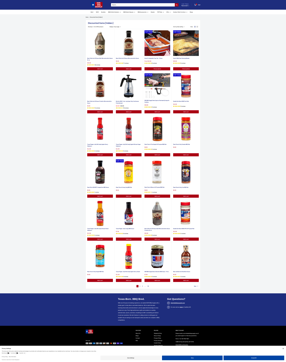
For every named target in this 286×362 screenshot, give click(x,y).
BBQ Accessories (142, 12)
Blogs (191, 12)
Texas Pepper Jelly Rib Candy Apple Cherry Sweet (128, 271)
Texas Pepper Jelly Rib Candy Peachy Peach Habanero (98, 229)
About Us (138, 333)
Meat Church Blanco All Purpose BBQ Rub (154, 187)
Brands (153, 12)
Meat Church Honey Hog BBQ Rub (124, 187)
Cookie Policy (157, 343)
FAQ (137, 340)
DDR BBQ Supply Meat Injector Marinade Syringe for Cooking (156, 101)
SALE (92, 12)
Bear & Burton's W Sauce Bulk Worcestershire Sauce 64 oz (100, 59)
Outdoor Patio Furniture (179, 12)
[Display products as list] (197, 26)
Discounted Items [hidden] (96, 17)
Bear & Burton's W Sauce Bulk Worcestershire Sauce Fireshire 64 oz (157, 229)
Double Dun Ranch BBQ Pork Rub (181, 101)
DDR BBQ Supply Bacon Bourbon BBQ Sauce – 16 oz (156, 271)
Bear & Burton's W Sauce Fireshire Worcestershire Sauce (99, 102)
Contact (138, 338)
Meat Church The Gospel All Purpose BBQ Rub (155, 144)
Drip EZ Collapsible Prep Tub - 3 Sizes (153, 58)
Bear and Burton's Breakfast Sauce (181, 271)
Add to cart (100, 68)
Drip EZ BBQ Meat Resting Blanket (181, 58)
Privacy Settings (158, 340)
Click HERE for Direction (182, 344)
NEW (97, 12)
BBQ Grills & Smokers (113, 12)
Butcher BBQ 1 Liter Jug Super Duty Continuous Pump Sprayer (127, 102)
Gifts (167, 12)
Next (195, 286)
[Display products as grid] (195, 26)
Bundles (103, 12)
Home (87, 17)
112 (148, 286)
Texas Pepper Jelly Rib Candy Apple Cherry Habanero (97, 145)
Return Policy (157, 335)
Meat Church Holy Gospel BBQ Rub (95, 271)
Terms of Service (158, 345)
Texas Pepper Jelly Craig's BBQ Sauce (125, 228)
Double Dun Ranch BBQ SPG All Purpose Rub (183, 228)
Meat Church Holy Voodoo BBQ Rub (181, 144)
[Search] (177, 4)
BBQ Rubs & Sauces (128, 12)
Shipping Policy (158, 333)
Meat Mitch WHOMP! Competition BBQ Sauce (98, 187)
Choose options (157, 68)
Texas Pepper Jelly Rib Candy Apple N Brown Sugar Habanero (128, 145)
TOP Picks (159, 12)
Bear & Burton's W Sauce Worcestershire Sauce (127, 58)
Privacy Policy (157, 338)
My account (185, 5)
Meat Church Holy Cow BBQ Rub (180, 187)
